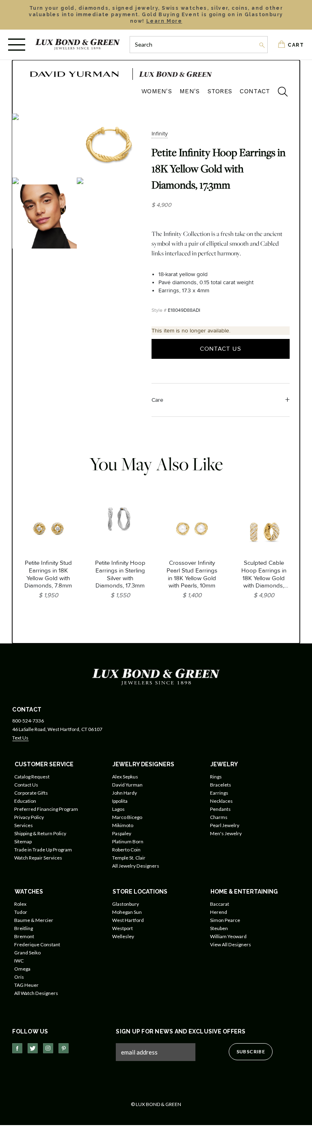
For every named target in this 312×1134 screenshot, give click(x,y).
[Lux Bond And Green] (156, 676)
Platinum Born (127, 841)
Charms (219, 817)
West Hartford (128, 920)
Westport (122, 928)
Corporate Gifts (31, 793)
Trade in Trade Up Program (43, 850)
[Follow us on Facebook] (17, 1048)
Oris (19, 977)
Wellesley (123, 936)
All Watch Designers (36, 993)
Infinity (160, 133)
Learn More (164, 21)
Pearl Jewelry (224, 825)
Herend (218, 912)
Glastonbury (125, 904)
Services (23, 825)
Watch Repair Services (38, 858)
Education (25, 801)
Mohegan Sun (127, 912)
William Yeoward (228, 936)
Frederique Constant (37, 944)
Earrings (219, 793)
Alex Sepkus (125, 777)
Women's (156, 91)
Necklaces (221, 801)
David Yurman (127, 785)
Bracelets (220, 785)
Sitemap (23, 841)
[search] (279, 93)
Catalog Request (32, 777)
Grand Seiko (27, 953)
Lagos (118, 809)
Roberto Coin (126, 850)
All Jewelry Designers (135, 866)
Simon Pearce (225, 920)
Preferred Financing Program (46, 809)
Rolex (20, 904)
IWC (19, 961)
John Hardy (124, 793)
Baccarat (219, 904)
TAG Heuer (26, 985)
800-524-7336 (28, 721)
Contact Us (220, 348)
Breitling (23, 928)
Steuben (219, 928)
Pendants (220, 809)
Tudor (20, 912)
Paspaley (121, 833)
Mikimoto (122, 825)
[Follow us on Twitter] (33, 1048)
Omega (22, 969)
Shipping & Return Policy (40, 833)
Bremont (24, 936)
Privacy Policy (29, 817)
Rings (216, 777)
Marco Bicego (127, 817)
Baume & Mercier (33, 920)
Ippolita (120, 801)
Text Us (20, 738)
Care (157, 400)
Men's (190, 91)
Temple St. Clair (128, 858)
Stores (220, 91)
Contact (255, 91)
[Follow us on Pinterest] (63, 1048)
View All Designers (230, 944)
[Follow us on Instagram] (48, 1048)
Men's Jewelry (226, 833)
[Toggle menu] (16, 45)
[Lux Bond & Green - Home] (77, 44)
